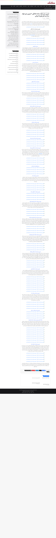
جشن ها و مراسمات (43, 12)
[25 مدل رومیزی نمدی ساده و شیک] (35, 380)
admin (48, 18)
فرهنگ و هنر (21, 6)
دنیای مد (28, 6)
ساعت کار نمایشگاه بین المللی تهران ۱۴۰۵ (13, 16)
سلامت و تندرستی (25, 6)
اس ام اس (38, 6)
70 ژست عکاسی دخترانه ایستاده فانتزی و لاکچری (12, 21)
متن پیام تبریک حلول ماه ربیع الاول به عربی (13, 39)
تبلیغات (31, 392)
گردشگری (14, 6)
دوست (31, 23)
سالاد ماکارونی (40, 153)
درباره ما (29, 392)
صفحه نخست (53, 6)
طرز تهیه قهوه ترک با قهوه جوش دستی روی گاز (13, 32)
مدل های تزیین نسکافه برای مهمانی (14, 31)
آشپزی (46, 6)
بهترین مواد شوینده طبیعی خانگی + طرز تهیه (13, 44)
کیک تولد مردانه (32, 35)
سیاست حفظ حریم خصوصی (25, 392)
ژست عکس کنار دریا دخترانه (15, 20)
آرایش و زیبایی (49, 6)
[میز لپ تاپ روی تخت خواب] (45, 381)
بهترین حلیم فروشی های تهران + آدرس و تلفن (13, 35)
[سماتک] (51, 3)
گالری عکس (17, 6)
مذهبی (11, 6)
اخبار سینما (41, 6)
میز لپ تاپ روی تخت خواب (46, 384)
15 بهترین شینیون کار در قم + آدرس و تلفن (13, 36)
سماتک (33, 392)
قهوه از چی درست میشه (15, 27)
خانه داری (35, 6)
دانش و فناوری (31, 6)
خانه (48, 12)
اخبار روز (44, 6)
